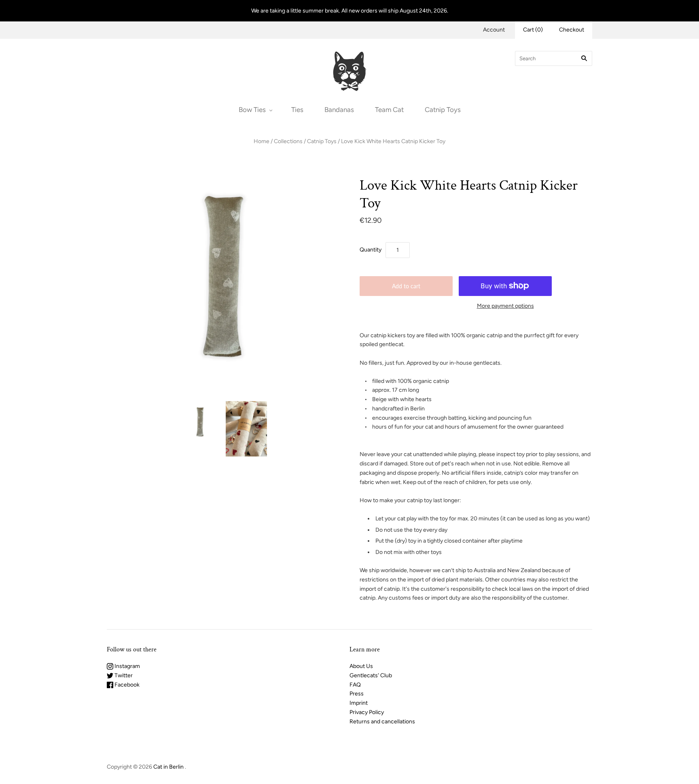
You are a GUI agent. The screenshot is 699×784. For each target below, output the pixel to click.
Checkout (571, 29)
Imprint (359, 702)
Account (494, 29)
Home (261, 141)
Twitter (123, 675)
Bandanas (339, 110)
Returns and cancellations (382, 721)
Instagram (126, 666)
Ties (297, 110)
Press (357, 693)
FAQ (355, 684)
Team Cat (389, 110)
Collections (288, 141)
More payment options (505, 305)
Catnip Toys (443, 110)
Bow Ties (252, 110)
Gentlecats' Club (371, 675)
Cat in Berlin (168, 766)
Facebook (126, 684)
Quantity (370, 249)
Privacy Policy (367, 712)
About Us (361, 666)
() (533, 29)
